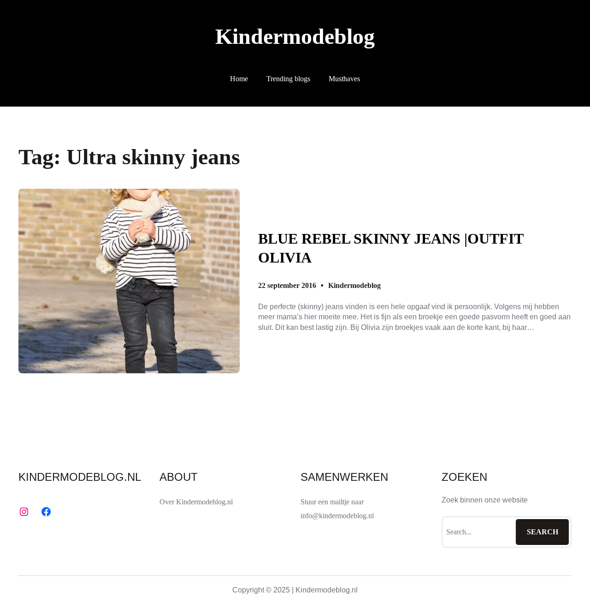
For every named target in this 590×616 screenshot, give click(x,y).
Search (542, 532)
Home (239, 79)
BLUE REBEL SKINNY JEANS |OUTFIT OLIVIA (390, 248)
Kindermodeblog (295, 36)
